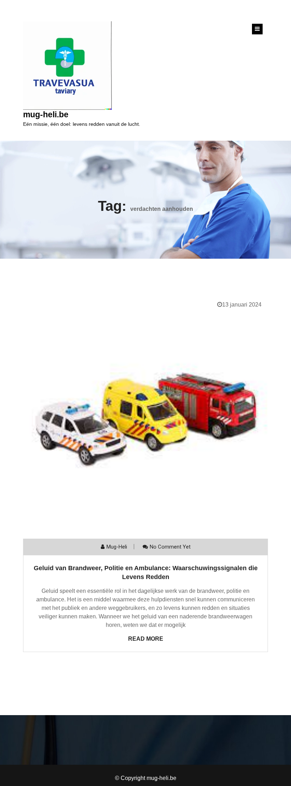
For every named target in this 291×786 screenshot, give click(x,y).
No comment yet (170, 547)
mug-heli (116, 547)
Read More (145, 639)
